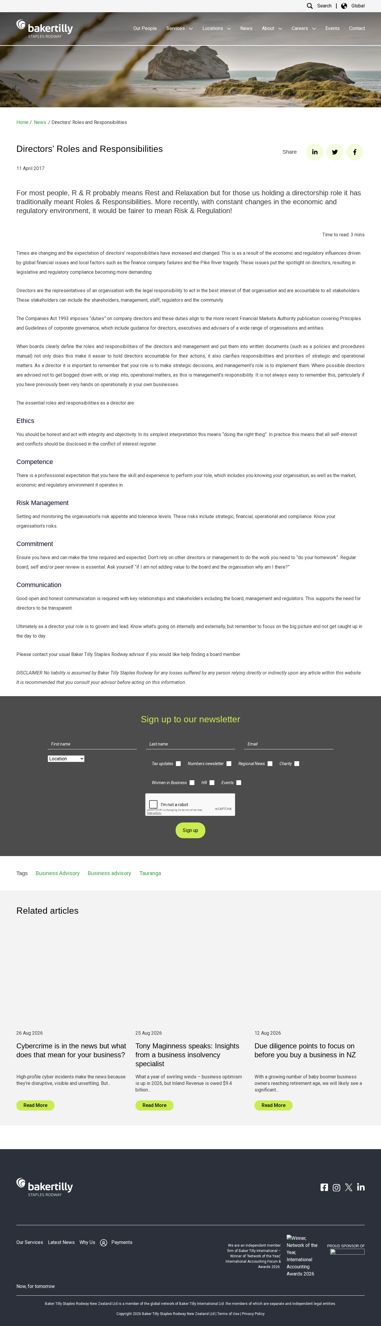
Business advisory (109, 873)
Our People (145, 28)
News (246, 28)
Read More (35, 1105)
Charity (285, 763)
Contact (357, 28)
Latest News (61, 1242)
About (268, 28)
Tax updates (162, 763)
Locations (213, 28)
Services (176, 28)
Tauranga (150, 873)
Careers (300, 28)
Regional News (251, 763)
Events (332, 28)
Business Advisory (58, 873)
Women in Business (169, 782)
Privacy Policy (253, 1314)
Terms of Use (228, 1314)
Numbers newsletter (206, 763)
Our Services (29, 1242)
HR (204, 782)
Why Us (87, 1242)
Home (22, 122)
